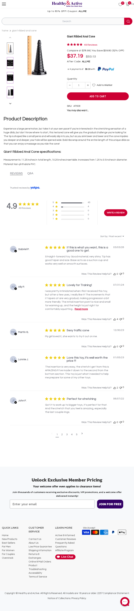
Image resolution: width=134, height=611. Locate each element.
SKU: (69, 106)
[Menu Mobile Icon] (4, 4)
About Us (33, 543)
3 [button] (67, 434)
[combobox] (112, 236)
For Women (8, 550)
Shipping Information (40, 550)
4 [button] (72, 434)
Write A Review (116, 213)
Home (5, 30)
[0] (118, 4)
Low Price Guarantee (40, 546)
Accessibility (35, 573)
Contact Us (35, 539)
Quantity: (72, 79)
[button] (71, 203)
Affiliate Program (64, 550)
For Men (6, 546)
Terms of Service (38, 577)
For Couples (8, 554)
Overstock (7, 558)
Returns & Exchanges (35, 556)
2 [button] (62, 434)
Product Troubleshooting (37, 567)
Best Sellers (8, 543)
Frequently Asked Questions (65, 545)
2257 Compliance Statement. (113, 593)
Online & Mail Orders (40, 561)
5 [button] (76, 434)
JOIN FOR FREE (110, 504)
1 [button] (57, 434)
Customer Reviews (65, 539)
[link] (82, 44)
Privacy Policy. (78, 598)
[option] (37, 55)
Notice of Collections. (59, 598)
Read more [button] (81, 309)
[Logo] (67, 4)
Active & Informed (65, 535)
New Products (9, 539)
